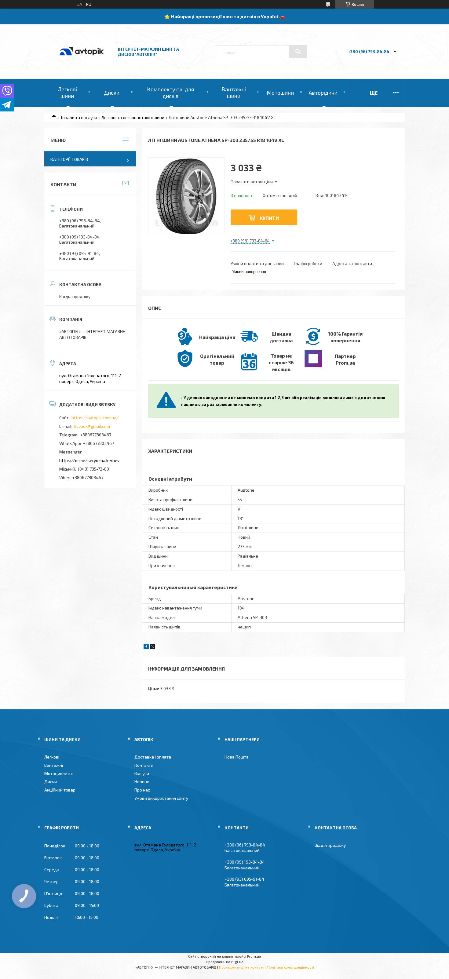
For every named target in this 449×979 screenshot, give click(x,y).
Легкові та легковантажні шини (132, 117)
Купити (269, 218)
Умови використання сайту (161, 798)
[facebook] (146, 647)
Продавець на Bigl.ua (224, 961)
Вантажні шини (233, 92)
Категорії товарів (69, 159)
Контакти (143, 765)
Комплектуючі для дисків (170, 92)
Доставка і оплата (152, 756)
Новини (141, 781)
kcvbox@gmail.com (92, 426)
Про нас (142, 789)
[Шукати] (298, 51)
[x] (152, 647)
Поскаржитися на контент (242, 967)
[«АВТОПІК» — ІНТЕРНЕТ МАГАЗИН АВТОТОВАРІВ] (81, 61)
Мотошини (280, 92)
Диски (111, 92)
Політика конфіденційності (290, 967)
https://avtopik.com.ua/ (95, 417)
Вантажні (53, 765)
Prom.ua (254, 956)
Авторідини (323, 92)
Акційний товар (59, 789)
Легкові (51, 756)
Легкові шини (67, 92)
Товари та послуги (78, 117)
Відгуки (141, 773)
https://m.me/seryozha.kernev (89, 460)
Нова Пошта (236, 756)
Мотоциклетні (58, 773)
